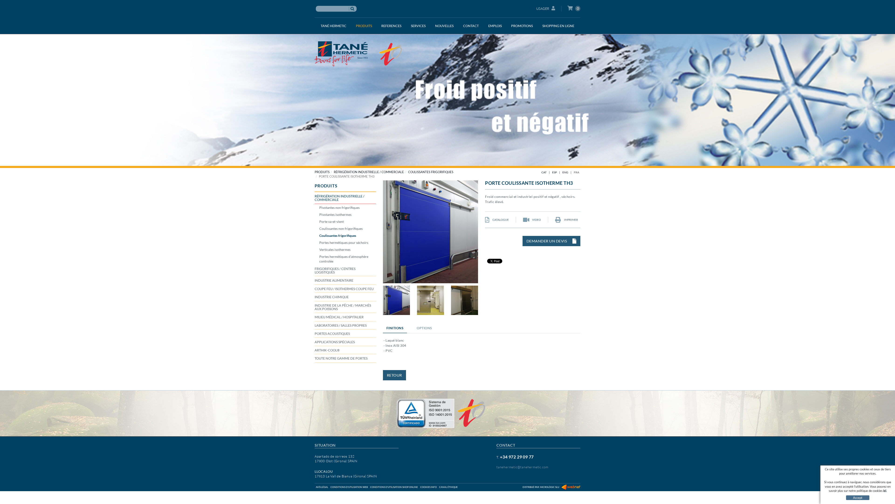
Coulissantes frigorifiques (430, 172)
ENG (565, 172)
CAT (544, 172)
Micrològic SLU (549, 487)
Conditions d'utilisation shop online (394, 487)
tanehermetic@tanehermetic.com (522, 467)
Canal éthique (448, 487)
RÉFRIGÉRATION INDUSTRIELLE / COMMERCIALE (369, 172)
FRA (576, 172)
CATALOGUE (500, 219)
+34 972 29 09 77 (517, 456)
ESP (554, 172)
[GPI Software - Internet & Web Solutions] (570, 487)
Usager (542, 8)
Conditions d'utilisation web (349, 487)
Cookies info (428, 487)
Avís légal (322, 487)
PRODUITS (322, 172)
